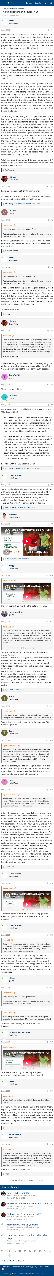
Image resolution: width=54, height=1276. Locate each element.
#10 (51, 575)
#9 (52, 524)
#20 (51, 1144)
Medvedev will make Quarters (22, 1224)
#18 (51, 1042)
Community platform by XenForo (22, 1274)
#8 (52, 485)
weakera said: (8, 580)
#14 (51, 790)
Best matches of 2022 (18, 1192)
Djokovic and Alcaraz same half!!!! (24, 1213)
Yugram (10, 1241)
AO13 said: (7, 336)
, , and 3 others (22, 204)
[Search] (50, 3)
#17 (51, 987)
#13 (51, 740)
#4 (52, 267)
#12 (51, 706)
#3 (52, 220)
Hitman (9, 1206)
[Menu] (4, 3)
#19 (51, 1091)
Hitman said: (8, 225)
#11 (51, 622)
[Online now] (6, 399)
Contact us (6, 1266)
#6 (52, 385)
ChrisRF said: (8, 711)
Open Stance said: (10, 745)
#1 (52, 30)
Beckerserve (11, 1227)
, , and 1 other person (23, 468)
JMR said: (6, 940)
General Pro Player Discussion (25, 1195)
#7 (52, 405)
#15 (51, 883)
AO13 (5, 15)
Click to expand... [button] (27, 601)
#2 (52, 186)
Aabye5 (9, 1195)
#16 (51, 935)
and (11, 251)
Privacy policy (31, 1266)
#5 (52, 331)
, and (20, 507)
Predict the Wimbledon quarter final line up (29, 1203)
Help (41, 1266)
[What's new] (45, 3)
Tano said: (7, 1096)
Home (46, 1266)
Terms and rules (18, 1266)
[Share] (48, 30)
